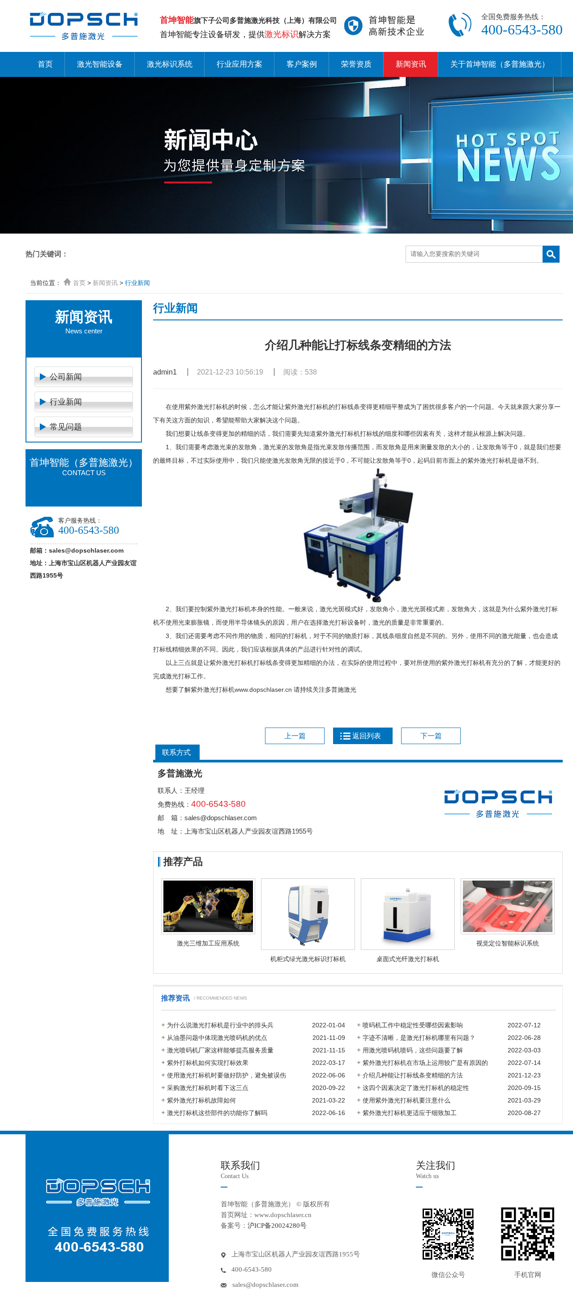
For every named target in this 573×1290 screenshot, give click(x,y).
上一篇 (295, 736)
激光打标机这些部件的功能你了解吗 (217, 1112)
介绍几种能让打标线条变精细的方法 (413, 1075)
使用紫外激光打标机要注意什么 (406, 1100)
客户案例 (301, 64)
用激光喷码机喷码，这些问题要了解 (413, 1050)
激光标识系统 (169, 64)
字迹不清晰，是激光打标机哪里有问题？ (419, 1037)
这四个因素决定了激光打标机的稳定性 (416, 1087)
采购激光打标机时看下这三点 (207, 1087)
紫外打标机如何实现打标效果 (207, 1062)
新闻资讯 (411, 64)
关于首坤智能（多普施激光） (499, 64)
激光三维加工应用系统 (208, 943)
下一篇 (431, 736)
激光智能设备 (100, 64)
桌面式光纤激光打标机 (407, 958)
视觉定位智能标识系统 (507, 943)
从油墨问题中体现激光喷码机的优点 (217, 1037)
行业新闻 (137, 282)
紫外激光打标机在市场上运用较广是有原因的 (425, 1062)
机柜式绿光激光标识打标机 (308, 958)
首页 (45, 64)
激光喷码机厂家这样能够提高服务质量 (220, 1050)
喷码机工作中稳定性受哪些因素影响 (413, 1025)
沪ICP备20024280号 (277, 1225)
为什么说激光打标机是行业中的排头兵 (220, 1025)
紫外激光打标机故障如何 (201, 1100)
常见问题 (66, 426)
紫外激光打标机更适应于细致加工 (410, 1112)
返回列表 (366, 736)
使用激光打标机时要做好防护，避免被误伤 (226, 1075)
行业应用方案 (239, 64)
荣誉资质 (356, 64)
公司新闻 (66, 376)
